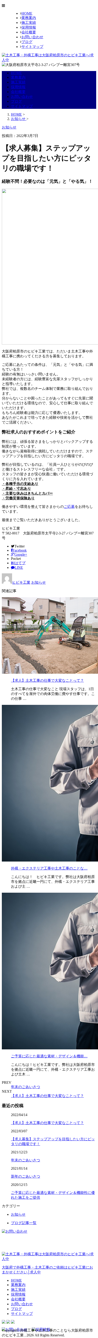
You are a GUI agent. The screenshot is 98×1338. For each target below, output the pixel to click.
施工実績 (28, 23)
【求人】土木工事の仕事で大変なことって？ (47, 680)
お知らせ (38, 582)
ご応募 (69, 507)
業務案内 (28, 18)
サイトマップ (32, 47)
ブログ (26, 42)
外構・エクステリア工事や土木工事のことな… (49, 868)
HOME (26, 13)
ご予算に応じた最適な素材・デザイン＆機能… (49, 1056)
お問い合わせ (32, 37)
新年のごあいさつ (25, 1176)
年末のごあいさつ (25, 1087)
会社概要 (28, 32)
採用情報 (28, 27)
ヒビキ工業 (21, 582)
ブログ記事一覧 (23, 1223)
